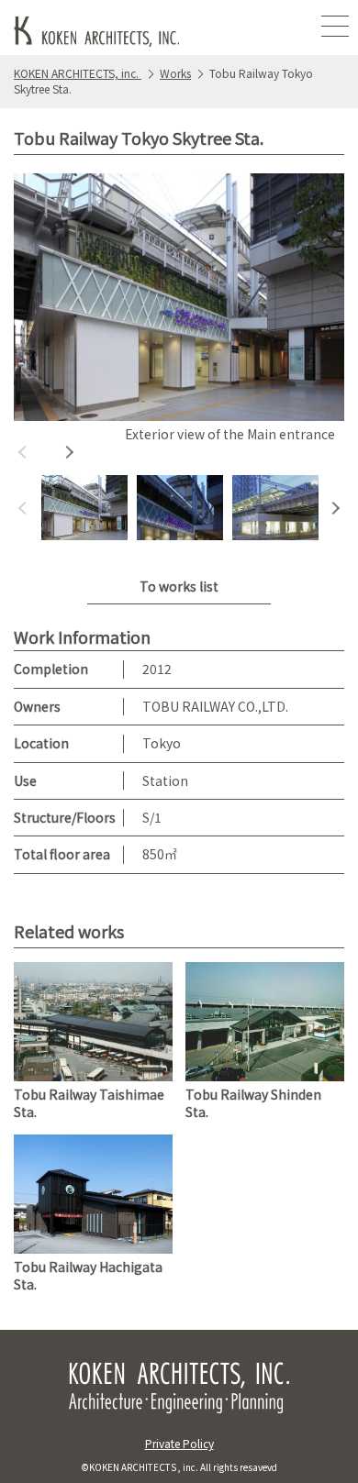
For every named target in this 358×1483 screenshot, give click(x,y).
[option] (179, 310)
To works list (179, 586)
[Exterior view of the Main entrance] (179, 297)
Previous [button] (23, 452)
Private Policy (179, 1443)
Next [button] (69, 452)
